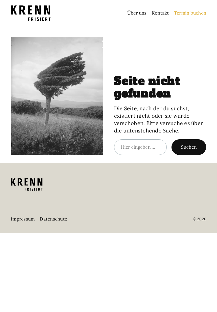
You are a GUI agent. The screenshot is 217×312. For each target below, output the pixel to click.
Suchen (189, 147)
